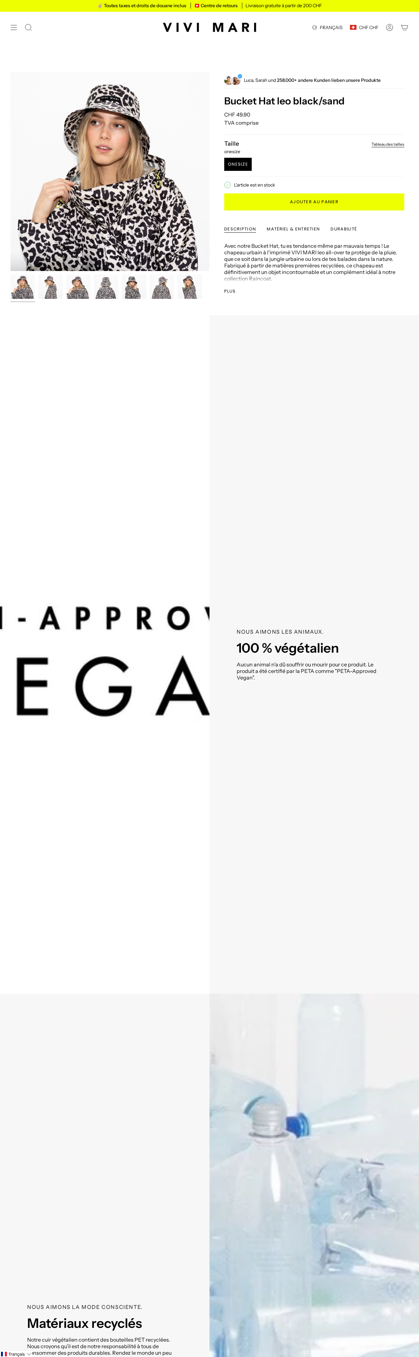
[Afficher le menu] (13, 27)
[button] (16, 1354)
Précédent (10, 171)
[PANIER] (404, 27)
